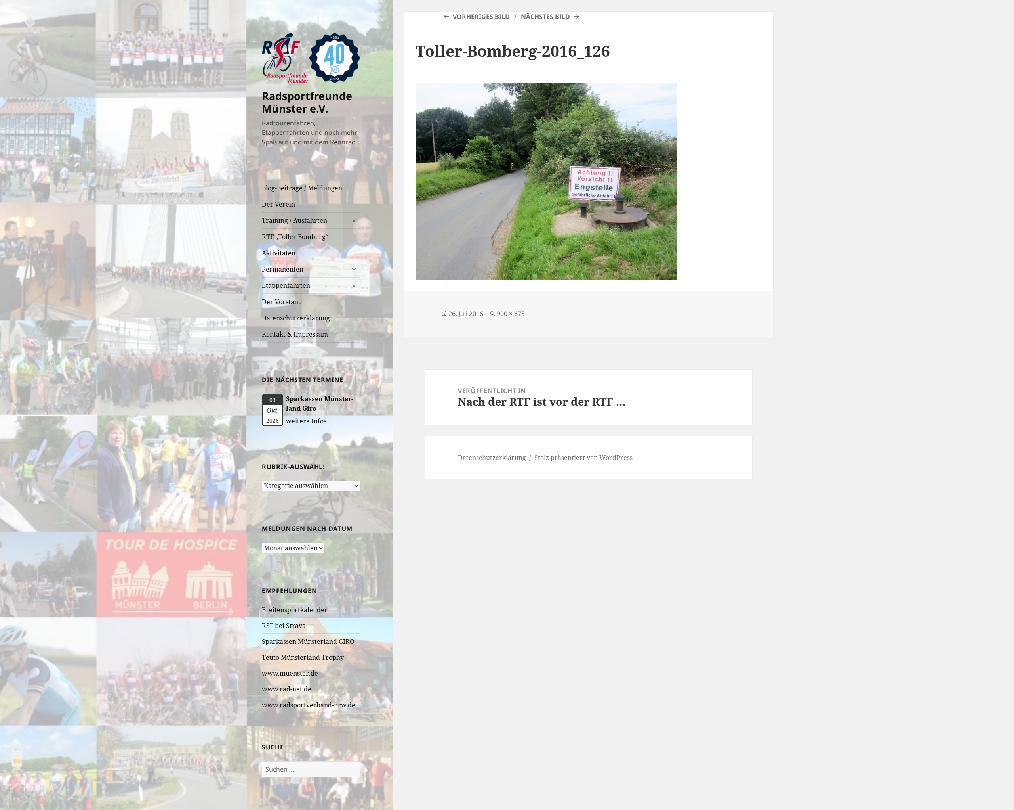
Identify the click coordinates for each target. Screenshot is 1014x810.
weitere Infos (306, 421)
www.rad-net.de (286, 689)
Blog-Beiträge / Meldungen (302, 188)
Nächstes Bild (545, 16)
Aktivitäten (278, 253)
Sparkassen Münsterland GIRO (308, 641)
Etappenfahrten (286, 285)
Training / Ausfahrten (294, 220)
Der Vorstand (282, 301)
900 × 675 (511, 313)
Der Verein (278, 204)
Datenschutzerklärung (296, 318)
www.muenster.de (290, 673)
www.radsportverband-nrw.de (308, 705)
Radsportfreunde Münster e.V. (307, 102)
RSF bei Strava (284, 625)
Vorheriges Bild (481, 16)
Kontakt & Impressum (295, 334)
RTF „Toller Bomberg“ (295, 236)
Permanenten (282, 269)
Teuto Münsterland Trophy (303, 657)
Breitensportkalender (295, 609)
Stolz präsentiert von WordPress (583, 457)
